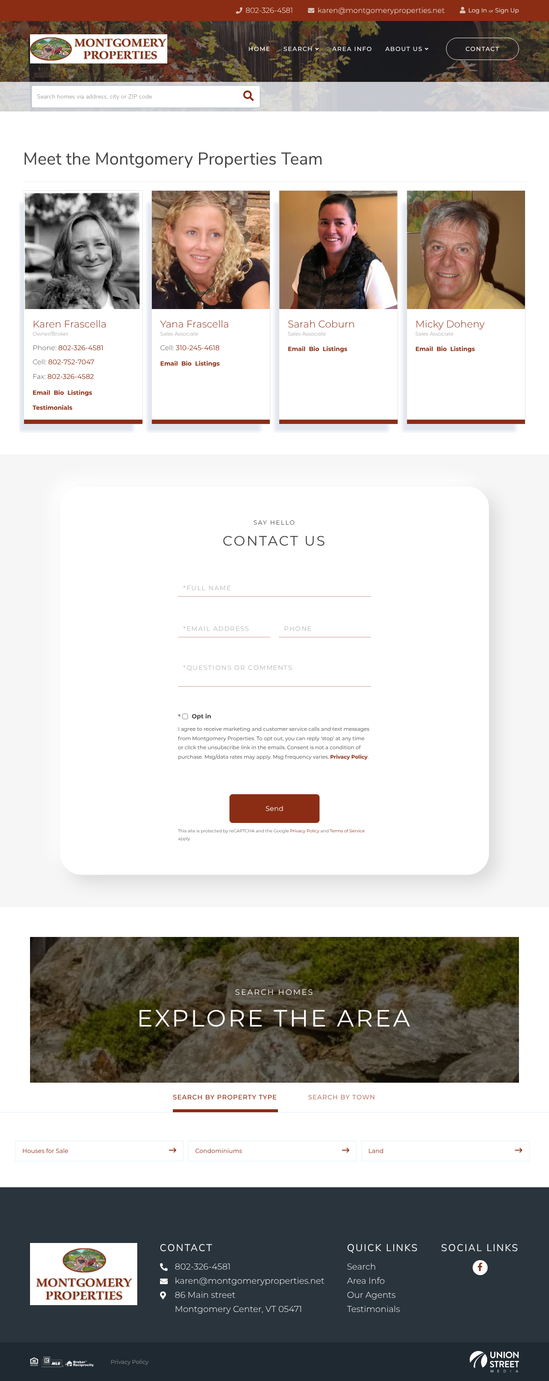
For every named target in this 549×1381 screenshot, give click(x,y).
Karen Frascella (69, 324)
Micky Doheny (450, 324)
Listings (79, 392)
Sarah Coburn (321, 324)
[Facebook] (480, 1267)
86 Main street (238, 1302)
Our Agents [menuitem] (371, 1295)
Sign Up (507, 10)
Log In (477, 10)
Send (274, 809)
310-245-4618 (198, 348)
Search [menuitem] (298, 49)
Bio (59, 392)
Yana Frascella (194, 324)
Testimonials (52, 407)
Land (376, 1151)
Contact (482, 49)
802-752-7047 (71, 362)
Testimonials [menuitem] (373, 1309)
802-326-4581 (268, 10)
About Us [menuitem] (403, 49)
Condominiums (218, 1151)
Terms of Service (347, 831)
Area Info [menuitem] (352, 49)
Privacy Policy (349, 757)
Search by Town (341, 1097)
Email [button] (41, 392)
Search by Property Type (225, 1097)
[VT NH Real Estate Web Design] (494, 1361)
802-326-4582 (71, 377)
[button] (248, 96)
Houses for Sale (45, 1151)
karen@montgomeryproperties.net (380, 10)
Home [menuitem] (259, 49)
